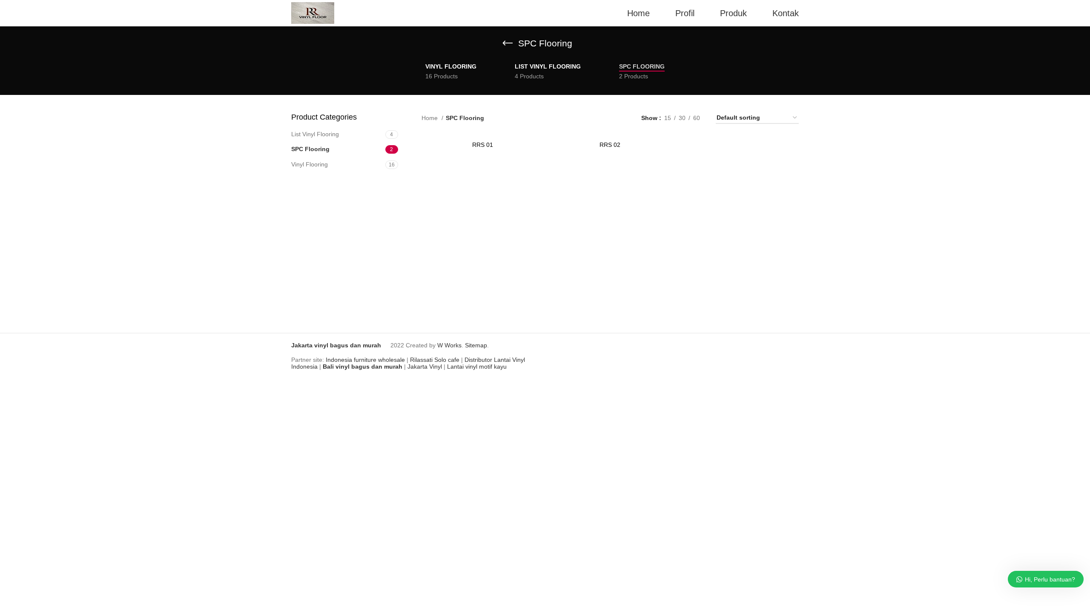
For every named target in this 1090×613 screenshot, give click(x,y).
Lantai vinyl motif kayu (477, 366)
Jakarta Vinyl (424, 366)
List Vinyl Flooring (315, 134)
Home (430, 118)
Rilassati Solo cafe (434, 359)
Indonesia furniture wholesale (365, 359)
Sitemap (476, 345)
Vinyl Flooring (309, 164)
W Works (449, 345)
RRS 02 (610, 144)
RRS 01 (482, 144)
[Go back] (507, 43)
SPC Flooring (310, 149)
